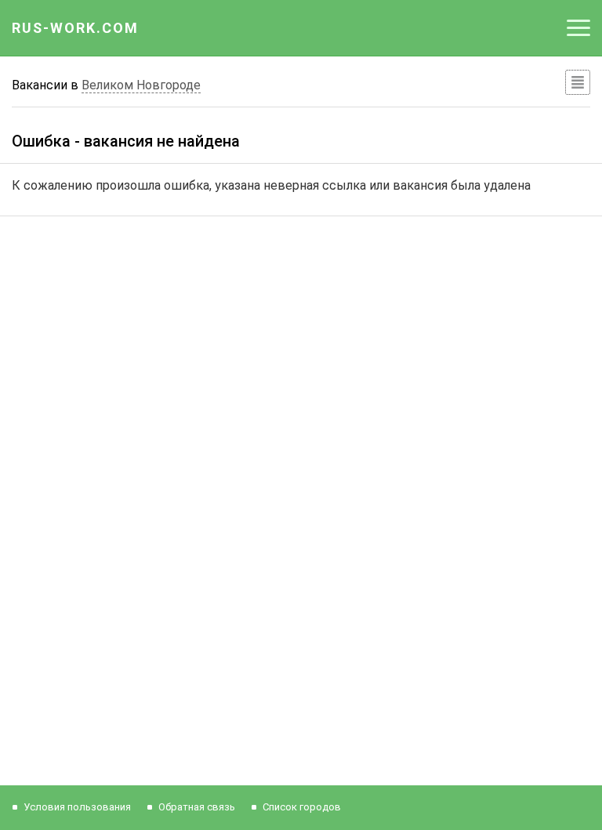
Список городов (302, 807)
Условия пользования (77, 807)
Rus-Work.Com (75, 28)
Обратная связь (196, 807)
